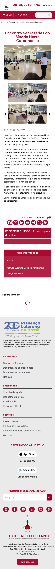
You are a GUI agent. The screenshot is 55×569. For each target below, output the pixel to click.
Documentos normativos (16, 372)
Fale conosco (10, 421)
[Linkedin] (21, 222)
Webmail (7, 435)
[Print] (45, 222)
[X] (15, 222)
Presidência (9, 401)
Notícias (7, 377)
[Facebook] (10, 222)
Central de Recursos (14, 363)
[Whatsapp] (39, 222)
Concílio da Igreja (12, 392)
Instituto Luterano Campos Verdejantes (25, 268)
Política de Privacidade (15, 426)
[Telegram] (33, 222)
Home (3, 22)
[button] (5, 92)
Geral (20, 273)
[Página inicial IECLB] (6, 5)
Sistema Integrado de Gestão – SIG (22, 430)
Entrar (49, 5)
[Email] (27, 222)
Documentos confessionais (18, 367)
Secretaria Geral (12, 406)
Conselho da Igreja (13, 397)
